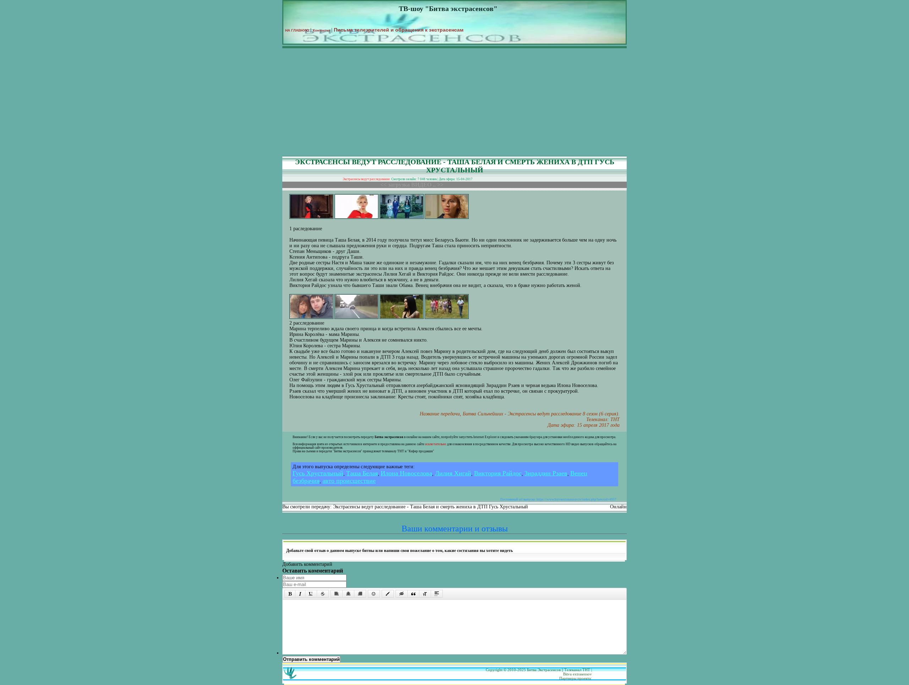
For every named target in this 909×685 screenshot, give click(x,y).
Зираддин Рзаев (545, 473)
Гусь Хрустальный (318, 473)
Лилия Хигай (453, 473)
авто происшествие (349, 480)
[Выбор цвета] (388, 594)
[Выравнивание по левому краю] (337, 594)
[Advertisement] (454, 103)
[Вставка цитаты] (413, 594)
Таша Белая (362, 473)
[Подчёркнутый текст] (311, 594)
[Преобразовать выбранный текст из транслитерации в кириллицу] (425, 594)
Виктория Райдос (498, 473)
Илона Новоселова (406, 473)
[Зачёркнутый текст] (323, 594)
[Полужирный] (289, 594)
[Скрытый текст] (402, 594)
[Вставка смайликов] (374, 594)
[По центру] (348, 594)
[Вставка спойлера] (437, 594)
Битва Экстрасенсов (544, 670)
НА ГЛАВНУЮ (297, 30)
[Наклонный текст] (300, 594)
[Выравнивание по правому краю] (360, 594)
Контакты (321, 30)
